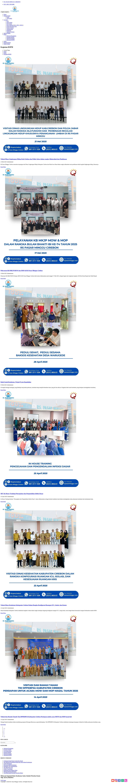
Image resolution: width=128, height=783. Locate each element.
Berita (5, 53)
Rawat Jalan (9, 22)
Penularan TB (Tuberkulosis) (10, 766)
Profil (8, 17)
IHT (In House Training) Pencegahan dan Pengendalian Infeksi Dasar (22, 493)
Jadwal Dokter (7, 33)
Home (5, 14)
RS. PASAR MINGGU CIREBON (12, 1)
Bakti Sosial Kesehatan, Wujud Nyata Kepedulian (16, 382)
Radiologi (9, 30)
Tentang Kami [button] (7, 15)
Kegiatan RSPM (10, 37)
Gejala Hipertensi (8, 763)
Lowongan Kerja (8, 751)
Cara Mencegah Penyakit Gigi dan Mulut (13, 773)
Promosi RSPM (7, 752)
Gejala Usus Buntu (8, 769)
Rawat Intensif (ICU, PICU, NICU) (15, 25)
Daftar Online (7, 44)
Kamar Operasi (10, 27)
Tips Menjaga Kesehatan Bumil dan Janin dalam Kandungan (18, 762)
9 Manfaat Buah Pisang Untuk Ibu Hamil (13, 761)
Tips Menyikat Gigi (8, 767)
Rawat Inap (9, 23)
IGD (8, 21)
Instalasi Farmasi (10, 32)
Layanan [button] (6, 19)
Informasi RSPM (10, 40)
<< (4, 728)
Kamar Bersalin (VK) (12, 26)
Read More (3, 167)
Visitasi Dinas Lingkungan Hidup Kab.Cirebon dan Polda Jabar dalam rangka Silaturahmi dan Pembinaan (34, 159)
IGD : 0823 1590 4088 (9, 4)
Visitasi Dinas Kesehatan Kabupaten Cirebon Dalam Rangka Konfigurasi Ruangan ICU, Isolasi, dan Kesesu (34, 605)
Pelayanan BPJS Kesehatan (10, 765)
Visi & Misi (9, 18)
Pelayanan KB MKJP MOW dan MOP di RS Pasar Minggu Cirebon (22, 270)
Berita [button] (5, 34)
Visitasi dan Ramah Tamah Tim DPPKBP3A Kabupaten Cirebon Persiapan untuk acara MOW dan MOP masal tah (36, 716)
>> (4, 736)
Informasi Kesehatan (11, 36)
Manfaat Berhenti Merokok (10, 771)
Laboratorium (10, 29)
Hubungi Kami (7, 42)
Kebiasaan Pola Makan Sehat (10, 770)
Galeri (5, 41)
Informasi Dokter (11, 38)
